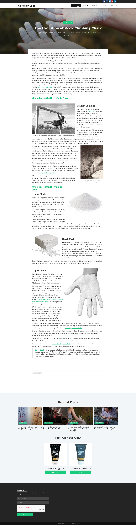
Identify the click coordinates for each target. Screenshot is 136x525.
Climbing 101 (68, 22)
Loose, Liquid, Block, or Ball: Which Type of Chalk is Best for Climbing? (80, 429)
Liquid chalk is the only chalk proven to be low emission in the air (47, 300)
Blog (104, 5)
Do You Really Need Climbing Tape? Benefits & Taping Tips (105, 428)
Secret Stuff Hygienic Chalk (61, 344)
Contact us (113, 5)
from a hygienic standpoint (73, 328)
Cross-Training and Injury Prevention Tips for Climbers (53, 428)
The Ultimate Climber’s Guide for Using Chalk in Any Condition (30, 428)
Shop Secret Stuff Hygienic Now (50, 98)
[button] (95, 5)
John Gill (91, 111)
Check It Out (55, 472)
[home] (27, 5)
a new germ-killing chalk (46, 173)
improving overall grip (44, 87)
